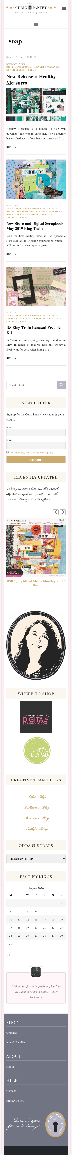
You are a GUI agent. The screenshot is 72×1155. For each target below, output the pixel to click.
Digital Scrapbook (18, 66)
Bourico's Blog (36, 818)
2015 (8, 315)
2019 (8, 208)
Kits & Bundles (15, 1042)
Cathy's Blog (36, 829)
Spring (10, 217)
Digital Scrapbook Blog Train (35, 208)
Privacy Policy (15, 1100)
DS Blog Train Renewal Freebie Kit (33, 329)
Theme (32, 69)
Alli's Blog (36, 796)
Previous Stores (27, 214)
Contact (11, 1091)
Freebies (54, 211)
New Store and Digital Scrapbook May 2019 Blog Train (34, 225)
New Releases (15, 69)
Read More (14, 147)
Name (9, 427)
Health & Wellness (47, 66)
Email (9, 439)
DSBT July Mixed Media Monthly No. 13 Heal (36, 583)
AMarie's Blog (36, 807)
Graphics (11, 1032)
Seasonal (48, 214)
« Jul (9, 955)
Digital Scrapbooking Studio (25, 211)
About (10, 1066)
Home (9, 214)
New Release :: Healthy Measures (31, 79)
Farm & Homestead (18, 318)
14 (44, 919)
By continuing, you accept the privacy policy (32, 452)
